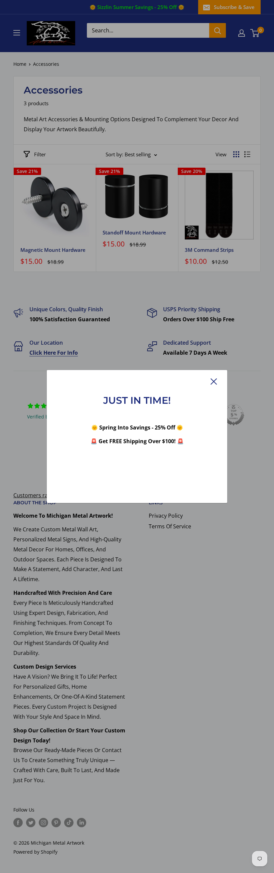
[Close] (214, 381)
